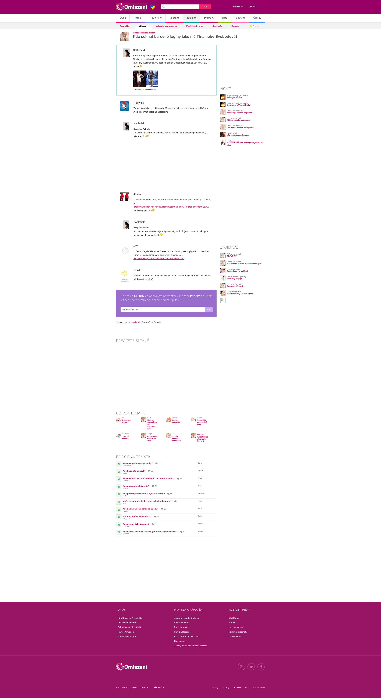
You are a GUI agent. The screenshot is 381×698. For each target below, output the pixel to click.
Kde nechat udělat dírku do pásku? (141, 509)
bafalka (137, 270)
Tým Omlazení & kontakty (130, 618)
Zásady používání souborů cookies (190, 645)
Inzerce (231, 622)
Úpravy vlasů (232, 133)
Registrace (253, 7)
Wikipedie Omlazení (127, 636)
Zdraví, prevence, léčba (235, 111)
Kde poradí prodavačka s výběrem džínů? (144, 493)
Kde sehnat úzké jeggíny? (136, 524)
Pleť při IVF (231, 256)
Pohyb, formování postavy (236, 277)
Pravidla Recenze (182, 632)
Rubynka (138, 102)
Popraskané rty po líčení (237, 271)
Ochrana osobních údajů (129, 627)
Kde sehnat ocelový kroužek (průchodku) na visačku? (150, 531)
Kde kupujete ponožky (134, 471)
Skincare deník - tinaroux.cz (239, 120)
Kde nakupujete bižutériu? (136, 486)
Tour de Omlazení (126, 632)
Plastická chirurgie (194, 26)
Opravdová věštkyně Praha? (239, 105)
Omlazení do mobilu (127, 622)
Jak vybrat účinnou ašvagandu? (240, 128)
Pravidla (256, 26)
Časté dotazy (180, 641)
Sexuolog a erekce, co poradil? (240, 113)
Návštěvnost (234, 618)
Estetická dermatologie (166, 26)
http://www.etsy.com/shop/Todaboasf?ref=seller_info (158, 258)
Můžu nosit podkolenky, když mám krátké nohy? (147, 501)
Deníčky (235, 26)
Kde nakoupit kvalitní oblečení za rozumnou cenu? (148, 478)
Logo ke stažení (235, 627)
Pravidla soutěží (181, 627)
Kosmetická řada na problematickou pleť (244, 264)
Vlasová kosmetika (234, 292)
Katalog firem (234, 636)
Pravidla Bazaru (181, 622)
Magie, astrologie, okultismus (237, 96)
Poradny (237, 687)
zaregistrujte (136, 322)
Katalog (226, 687)
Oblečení (143, 26)
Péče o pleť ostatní (234, 118)
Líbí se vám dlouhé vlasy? (238, 135)
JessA (137, 194)
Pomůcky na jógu (234, 279)
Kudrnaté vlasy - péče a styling (240, 294)
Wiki (247, 687)
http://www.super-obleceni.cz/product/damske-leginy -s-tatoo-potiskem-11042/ (171, 206)
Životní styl (217, 26)
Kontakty (214, 687)
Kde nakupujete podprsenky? (138, 463)
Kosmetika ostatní (233, 269)
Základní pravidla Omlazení (187, 618)
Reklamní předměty (237, 632)
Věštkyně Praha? (234, 98)
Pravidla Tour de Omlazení (186, 636)
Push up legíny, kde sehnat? (137, 516)
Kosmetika (124, 26)
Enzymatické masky (235, 286)
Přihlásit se (238, 7)
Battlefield (139, 50)
